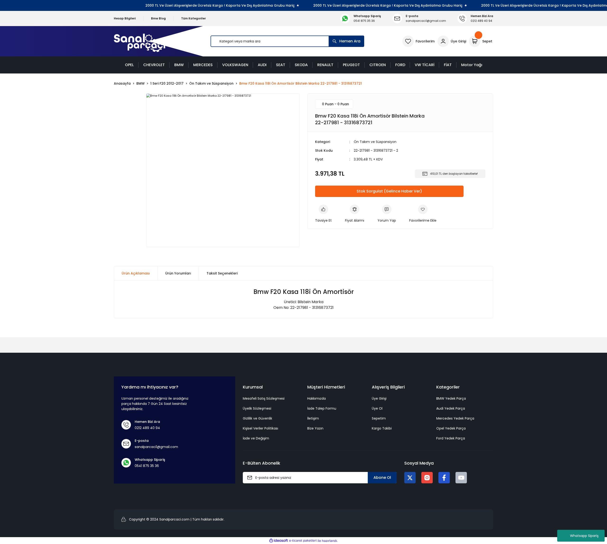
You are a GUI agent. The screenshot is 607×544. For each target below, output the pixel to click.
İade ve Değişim (256, 438)
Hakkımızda (316, 398)
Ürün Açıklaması (136, 273)
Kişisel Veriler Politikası (260, 428)
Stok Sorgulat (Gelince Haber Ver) (389, 191)
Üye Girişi (379, 398)
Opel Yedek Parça (451, 428)
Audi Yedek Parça (450, 408)
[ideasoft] (278, 541)
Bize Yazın (315, 428)
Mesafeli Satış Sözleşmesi (264, 398)
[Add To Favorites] (423, 214)
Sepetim (379, 418)
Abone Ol (382, 477)
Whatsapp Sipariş (584, 535)
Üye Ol (377, 408)
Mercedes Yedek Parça (455, 418)
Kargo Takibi (382, 428)
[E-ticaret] (303, 541)
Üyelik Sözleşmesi (257, 408)
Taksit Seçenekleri (222, 273)
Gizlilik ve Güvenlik (257, 418)
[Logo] (140, 41)
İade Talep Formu (321, 408)
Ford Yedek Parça (450, 438)
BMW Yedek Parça (451, 398)
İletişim (313, 418)
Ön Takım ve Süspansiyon (375, 141)
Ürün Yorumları (178, 273)
